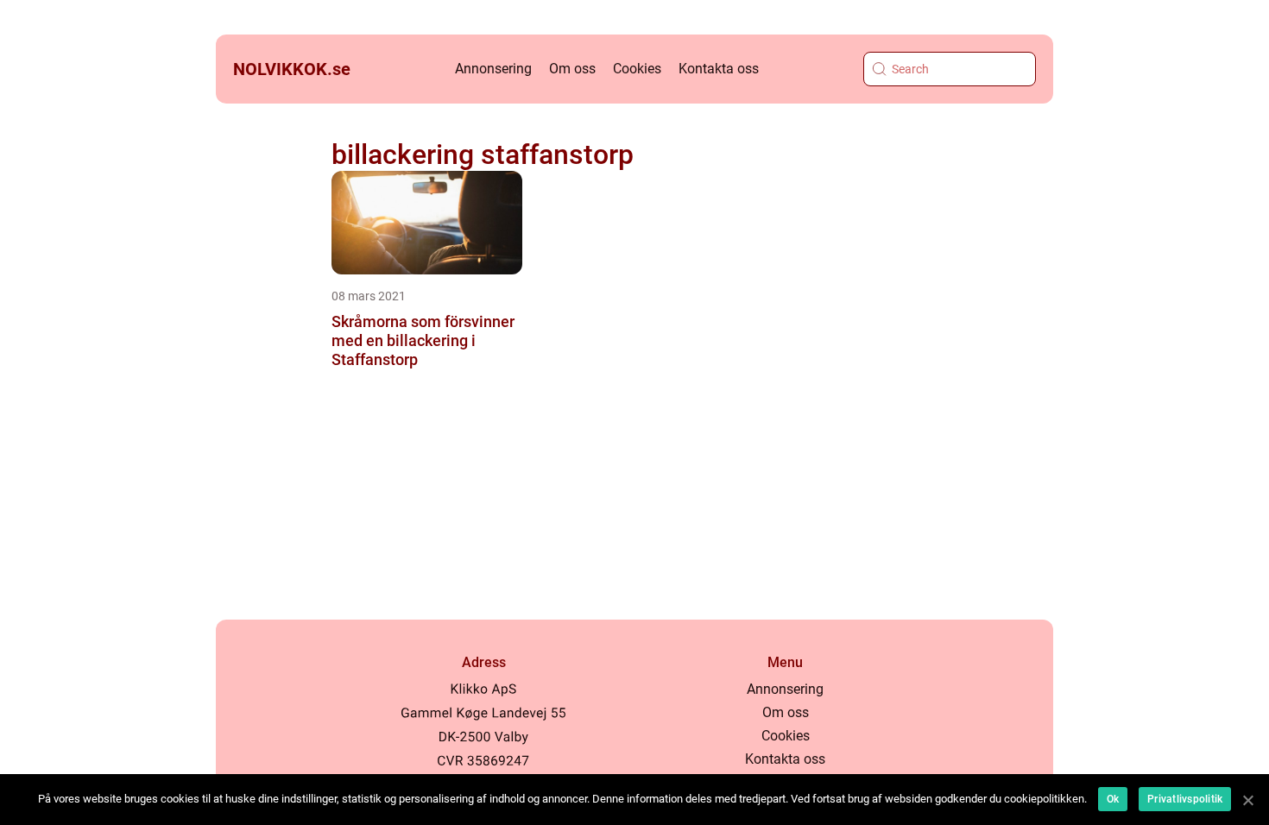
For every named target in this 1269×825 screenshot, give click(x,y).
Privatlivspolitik (1184, 799)
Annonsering (493, 68)
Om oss (572, 68)
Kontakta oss (719, 68)
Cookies (637, 68)
